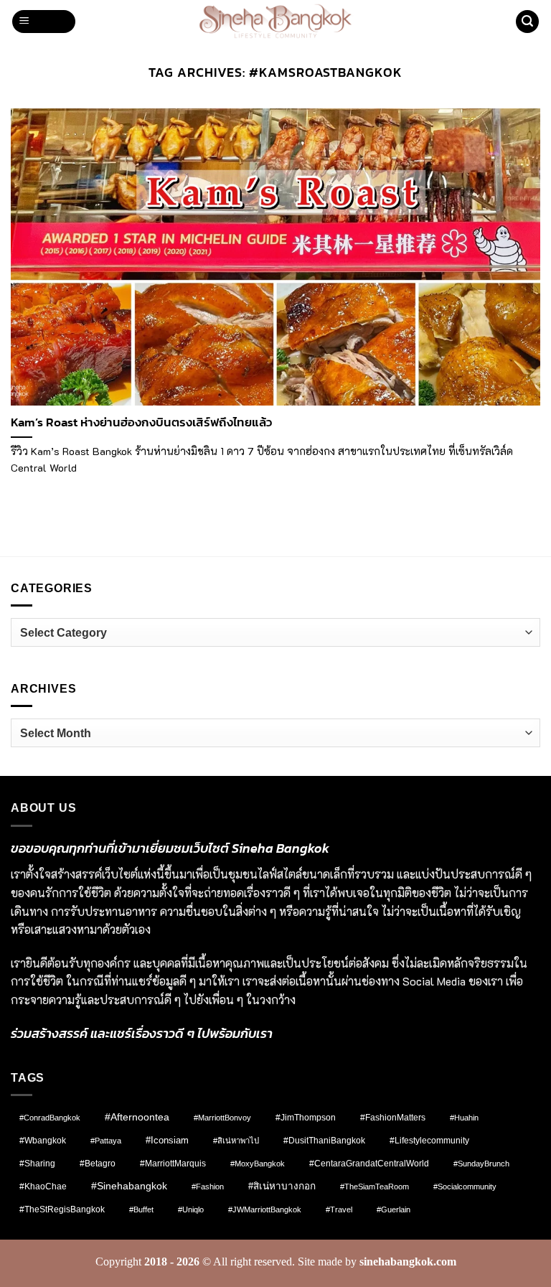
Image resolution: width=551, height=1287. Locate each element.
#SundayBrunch (481, 1163)
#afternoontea (137, 1117)
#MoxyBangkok (257, 1163)
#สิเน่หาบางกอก (282, 1186)
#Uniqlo (191, 1209)
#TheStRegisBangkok (62, 1209)
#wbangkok (42, 1141)
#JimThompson (306, 1118)
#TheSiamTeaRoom (374, 1186)
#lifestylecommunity (429, 1141)
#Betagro (98, 1164)
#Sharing (37, 1164)
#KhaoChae (43, 1186)
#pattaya (105, 1140)
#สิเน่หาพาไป (236, 1140)
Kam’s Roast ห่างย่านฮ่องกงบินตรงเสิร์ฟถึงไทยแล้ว (141, 423)
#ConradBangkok (49, 1117)
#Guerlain (393, 1209)
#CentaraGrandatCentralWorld (369, 1163)
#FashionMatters (392, 1118)
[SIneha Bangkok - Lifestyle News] (275, 21)
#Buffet (141, 1209)
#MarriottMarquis (173, 1163)
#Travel (339, 1209)
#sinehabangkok (129, 1186)
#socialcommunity (464, 1186)
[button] (44, 22)
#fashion (208, 1186)
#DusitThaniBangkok (324, 1140)
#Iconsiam (167, 1140)
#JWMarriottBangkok (264, 1209)
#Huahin (464, 1117)
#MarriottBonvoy (222, 1117)
